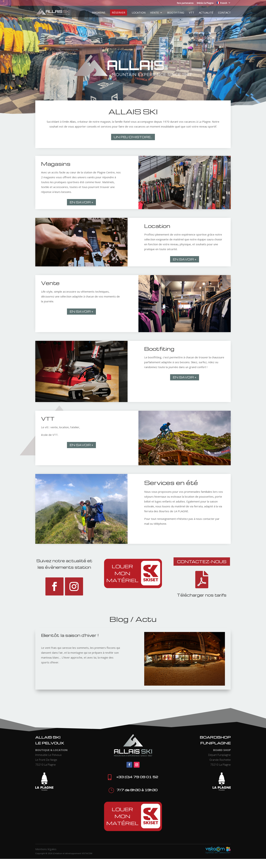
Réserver (118, 12)
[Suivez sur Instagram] (74, 586)
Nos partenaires (185, 3)
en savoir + (81, 202)
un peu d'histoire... (133, 137)
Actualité (206, 12)
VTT (191, 12)
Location (138, 12)
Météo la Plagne (205, 3)
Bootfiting (175, 12)
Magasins (98, 12)
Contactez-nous (201, 561)
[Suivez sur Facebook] (54, 586)
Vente (154, 12)
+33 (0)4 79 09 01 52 (137, 777)
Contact (224, 12)
